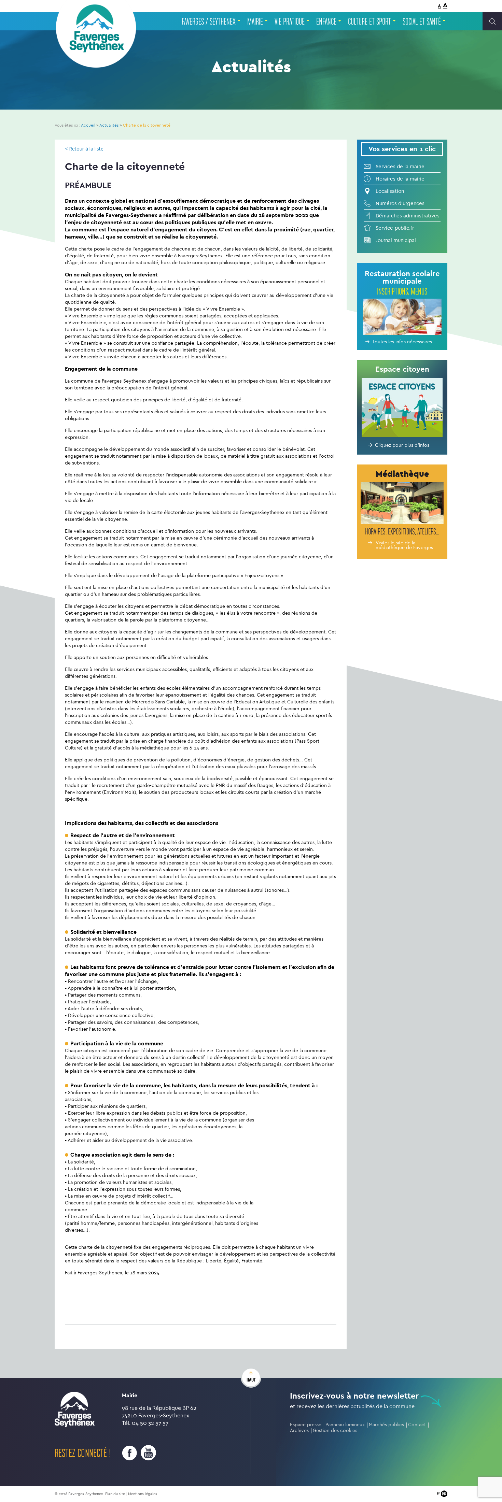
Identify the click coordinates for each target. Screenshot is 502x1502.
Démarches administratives (408, 216)
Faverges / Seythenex (209, 22)
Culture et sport (369, 22)
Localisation (390, 191)
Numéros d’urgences (400, 203)
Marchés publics (386, 1425)
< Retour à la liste (84, 148)
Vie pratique (290, 22)
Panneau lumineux (345, 1425)
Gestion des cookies (335, 1430)
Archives (299, 1430)
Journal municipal (396, 240)
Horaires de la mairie (400, 179)
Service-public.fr (395, 228)
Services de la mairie (400, 166)
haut (251, 1380)
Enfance (326, 22)
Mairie (255, 22)
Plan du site (115, 1494)
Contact (417, 1425)
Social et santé (422, 22)
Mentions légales (142, 1494)
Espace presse (305, 1425)
